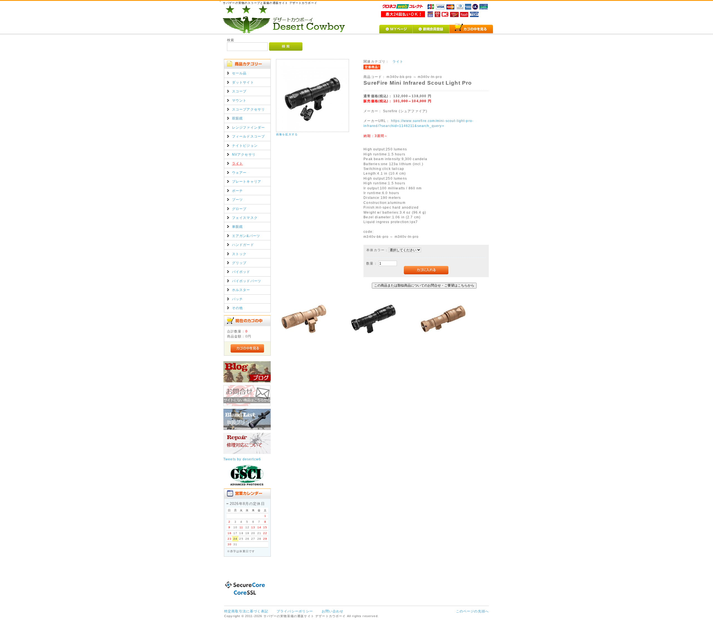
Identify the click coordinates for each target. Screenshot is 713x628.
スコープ (239, 91)
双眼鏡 (237, 118)
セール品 (239, 73)
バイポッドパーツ (246, 281)
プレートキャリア (246, 181)
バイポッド (241, 271)
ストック (239, 254)
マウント (239, 100)
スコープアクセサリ (248, 109)
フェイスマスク (245, 217)
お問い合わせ (333, 611)
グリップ (239, 263)
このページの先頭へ (472, 611)
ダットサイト (243, 82)
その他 (237, 308)
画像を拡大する (287, 134)
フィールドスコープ (248, 136)
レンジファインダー (248, 127)
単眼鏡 (237, 226)
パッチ (237, 299)
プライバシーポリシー (295, 611)
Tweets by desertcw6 (242, 459)
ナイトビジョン (245, 145)
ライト (237, 163)
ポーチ (237, 190)
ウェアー (239, 172)
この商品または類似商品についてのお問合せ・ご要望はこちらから (424, 285)
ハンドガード (243, 244)
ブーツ (237, 199)
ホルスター (241, 290)
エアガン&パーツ (246, 236)
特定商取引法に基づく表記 (246, 611)
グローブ (239, 209)
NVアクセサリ (244, 154)
